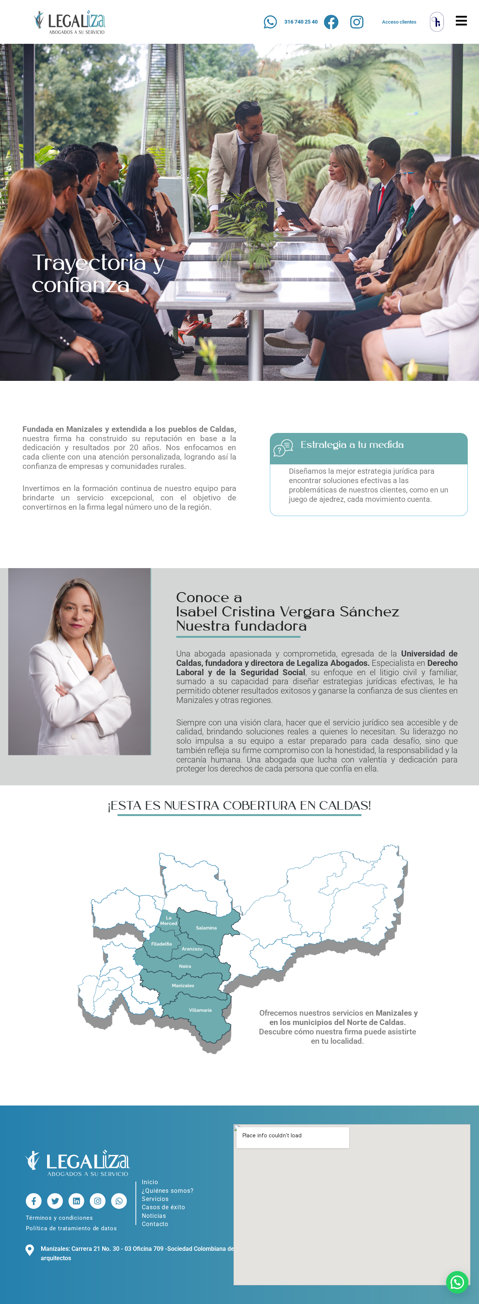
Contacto (155, 1224)
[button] (457, 1282)
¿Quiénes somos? (168, 1190)
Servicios (155, 1199)
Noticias (154, 1215)
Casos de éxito (163, 1207)
